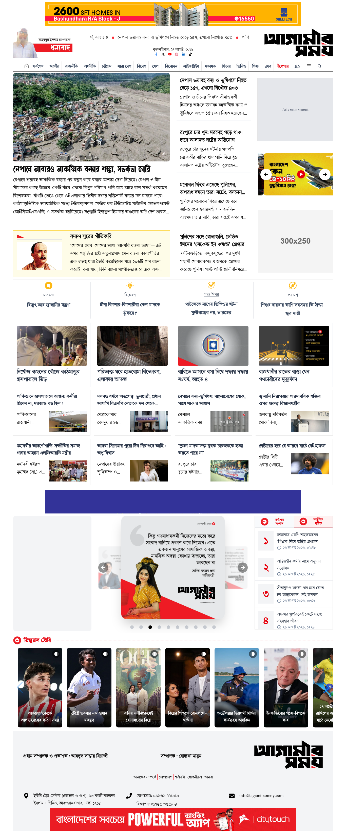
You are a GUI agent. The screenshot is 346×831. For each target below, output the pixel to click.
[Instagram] (177, 54)
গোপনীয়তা (194, 777)
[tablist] (294, 522)
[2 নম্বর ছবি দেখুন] (141, 627)
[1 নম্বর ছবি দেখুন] (132, 627)
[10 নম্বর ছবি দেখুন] (214, 627)
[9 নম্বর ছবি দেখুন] (205, 627)
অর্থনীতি (90, 66)
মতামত (210, 66)
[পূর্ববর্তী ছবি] (103, 567)
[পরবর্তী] (325, 174)
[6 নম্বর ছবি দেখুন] (177, 627)
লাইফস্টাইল (191, 66)
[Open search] (320, 66)
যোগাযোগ (165, 777)
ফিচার (226, 66)
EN (297, 66)
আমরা (208, 777)
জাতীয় (54, 66)
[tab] (274, 521)
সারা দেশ (124, 66)
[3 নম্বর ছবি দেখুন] (150, 627)
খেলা (155, 66)
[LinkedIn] (183, 54)
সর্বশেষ (38, 66)
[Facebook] (156, 54)
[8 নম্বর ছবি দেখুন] (196, 627)
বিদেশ (141, 66)
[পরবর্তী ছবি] (243, 567)
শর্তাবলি (180, 777)
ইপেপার (283, 66)
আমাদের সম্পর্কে (144, 777)
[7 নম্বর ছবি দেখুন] (186, 627)
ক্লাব (268, 66)
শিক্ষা (255, 66)
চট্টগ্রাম (106, 66)
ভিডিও (241, 66)
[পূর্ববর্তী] (266, 174)
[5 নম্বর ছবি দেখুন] (168, 627)
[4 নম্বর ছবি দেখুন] (159, 627)
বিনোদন (171, 66)
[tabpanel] (294, 578)
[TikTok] (190, 54)
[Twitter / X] (163, 54)
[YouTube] (170, 54)
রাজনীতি (71, 66)
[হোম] (25, 66)
